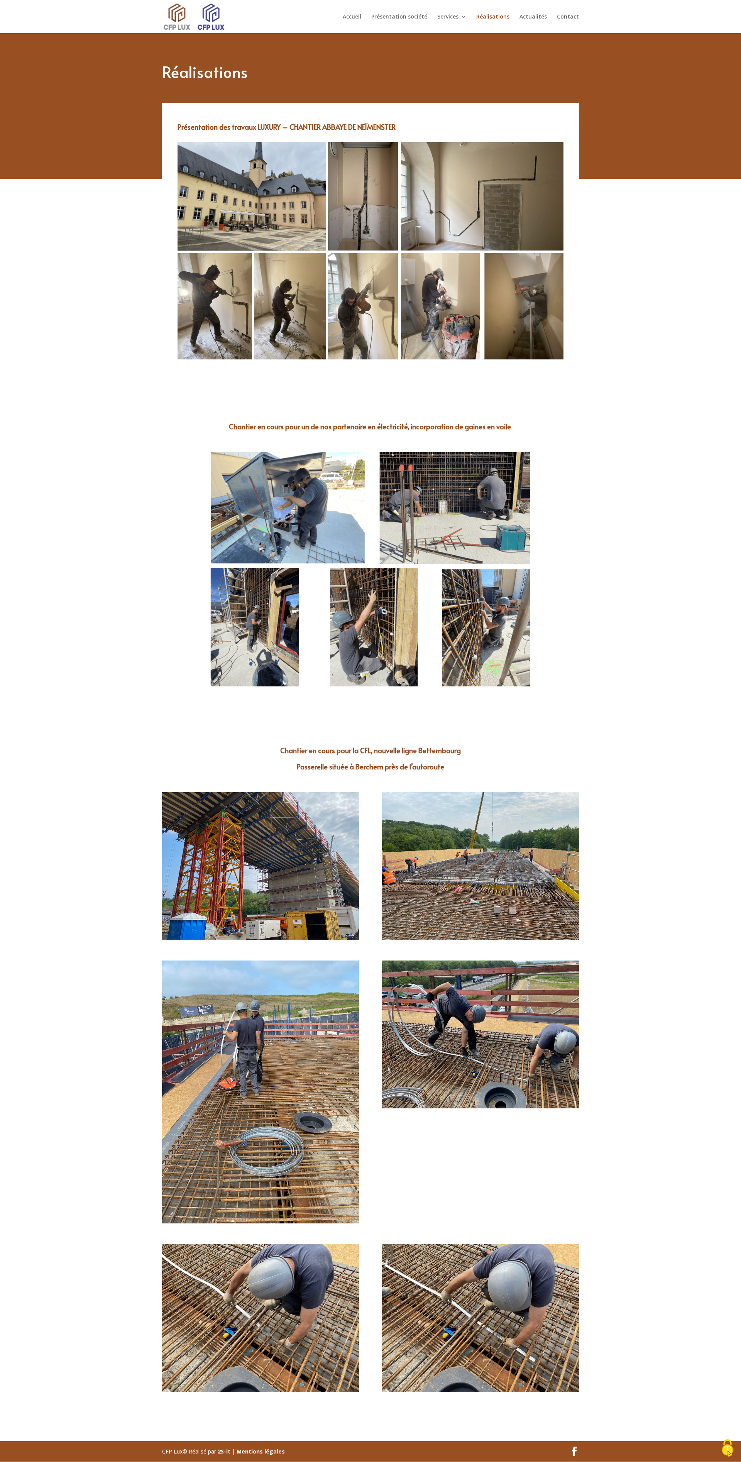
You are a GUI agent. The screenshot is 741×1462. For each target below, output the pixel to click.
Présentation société (399, 17)
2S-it (224, 1451)
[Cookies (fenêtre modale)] (727, 1448)
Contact (568, 17)
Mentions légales (261, 1451)
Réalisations (492, 17)
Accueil (352, 17)
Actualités (533, 17)
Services (447, 17)
